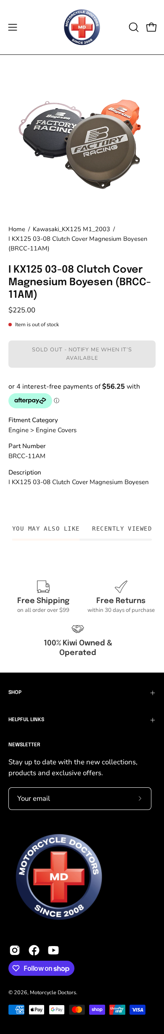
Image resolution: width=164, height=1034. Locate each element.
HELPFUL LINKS (26, 719)
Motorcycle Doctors (53, 992)
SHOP (14, 692)
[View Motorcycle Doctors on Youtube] (53, 950)
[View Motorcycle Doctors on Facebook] (34, 950)
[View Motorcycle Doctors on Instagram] (14, 950)
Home (16, 229)
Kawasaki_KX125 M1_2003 (71, 229)
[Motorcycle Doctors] (82, 27)
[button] (133, 27)
